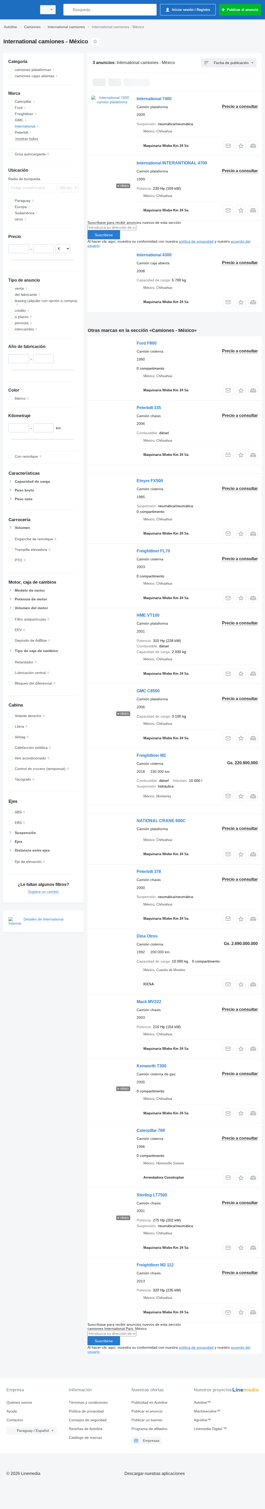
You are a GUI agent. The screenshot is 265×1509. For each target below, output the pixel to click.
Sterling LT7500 (152, 1195)
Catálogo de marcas (85, 1437)
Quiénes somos (19, 1402)
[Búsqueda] (68, 9)
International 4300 (154, 255)
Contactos (14, 1420)
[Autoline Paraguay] (19, 9)
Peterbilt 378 (149, 871)
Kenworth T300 (151, 1066)
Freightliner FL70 (153, 551)
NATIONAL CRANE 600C (161, 821)
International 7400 (154, 99)
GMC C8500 (148, 691)
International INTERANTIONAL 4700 (172, 163)
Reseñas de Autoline (85, 1429)
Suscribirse (104, 235)
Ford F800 (147, 343)
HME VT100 (148, 615)
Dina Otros (147, 936)
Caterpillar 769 (151, 1130)
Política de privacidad (86, 1411)
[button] (241, 145)
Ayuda (11, 1411)
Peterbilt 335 (149, 408)
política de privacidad (196, 241)
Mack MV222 (149, 1001)
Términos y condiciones (88, 1402)
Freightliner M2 (151, 755)
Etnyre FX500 (150, 481)
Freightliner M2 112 (155, 1265)
